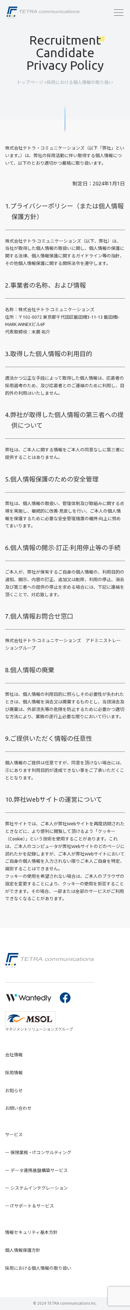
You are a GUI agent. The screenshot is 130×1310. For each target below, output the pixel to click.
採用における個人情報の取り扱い (38, 1268)
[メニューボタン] (119, 12)
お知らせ (14, 1090)
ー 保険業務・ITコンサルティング (38, 1152)
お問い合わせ (18, 1108)
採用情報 (14, 1072)
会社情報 (14, 1054)
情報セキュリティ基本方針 (31, 1232)
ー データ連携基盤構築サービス (36, 1170)
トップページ (30, 82)
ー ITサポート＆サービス (29, 1205)
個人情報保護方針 (22, 1250)
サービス (14, 1134)
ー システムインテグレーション (36, 1188)
